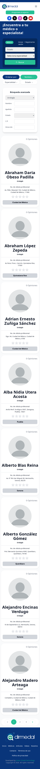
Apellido (8, 109)
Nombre (29, 77)
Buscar (21, 62)
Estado (29, 82)
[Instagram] (20, 18)
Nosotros (34, 746)
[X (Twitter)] (14, 18)
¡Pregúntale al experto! (20, 12)
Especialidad (11, 82)
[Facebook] (9, 18)
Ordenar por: (11, 77)
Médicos (11, 746)
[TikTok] (25, 18)
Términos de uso (24, 751)
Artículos (19, 746)
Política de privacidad (20, 756)
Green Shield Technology (25, 760)
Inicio (4, 746)
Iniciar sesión (20, 43)
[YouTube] (30, 18)
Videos (26, 746)
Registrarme (30, 42)
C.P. (6, 121)
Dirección (8, 127)
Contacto (13, 751)
